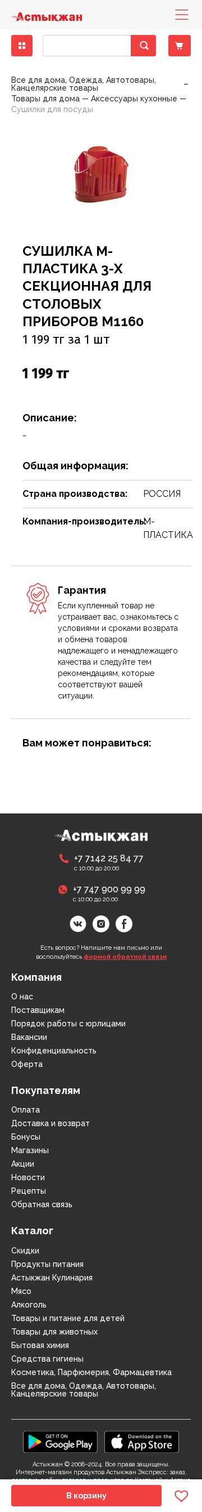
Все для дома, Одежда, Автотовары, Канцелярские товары (83, 1390)
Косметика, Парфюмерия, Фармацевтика (91, 1372)
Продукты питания (47, 1264)
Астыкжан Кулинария (52, 1278)
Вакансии (29, 1037)
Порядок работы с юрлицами (68, 1024)
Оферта (27, 1064)
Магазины (30, 1150)
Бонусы (25, 1137)
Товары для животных (54, 1332)
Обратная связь (41, 1204)
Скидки (25, 1251)
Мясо (21, 1291)
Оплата (25, 1110)
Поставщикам (38, 1010)
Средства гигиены (47, 1359)
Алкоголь (29, 1305)
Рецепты (28, 1191)
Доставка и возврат (50, 1123)
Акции (22, 1164)
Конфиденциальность (54, 1051)
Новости (28, 1177)
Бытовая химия (40, 1345)
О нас (22, 996)
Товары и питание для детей (68, 1318)
